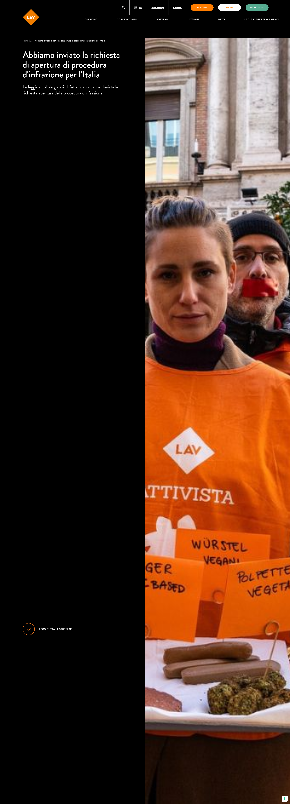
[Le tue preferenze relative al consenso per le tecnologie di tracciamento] (285, 799)
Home (25, 41)
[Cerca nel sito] (123, 7)
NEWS (221, 19)
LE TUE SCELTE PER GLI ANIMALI (262, 19)
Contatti (177, 7)
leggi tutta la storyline (55, 629)
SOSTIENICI (162, 19)
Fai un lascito (257, 7)
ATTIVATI (194, 19)
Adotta (229, 7)
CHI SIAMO (91, 19)
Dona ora (202, 7)
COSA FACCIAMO (127, 19)
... (31, 41)
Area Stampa (157, 7)
